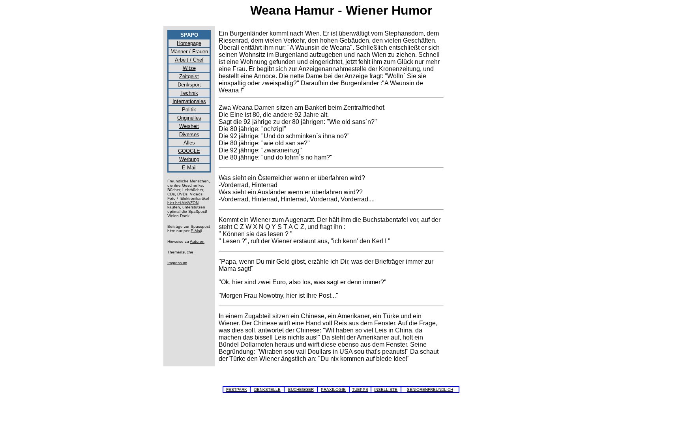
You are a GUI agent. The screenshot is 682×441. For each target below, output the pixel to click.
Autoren (197, 241)
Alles (189, 143)
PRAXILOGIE (333, 389)
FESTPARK (236, 389)
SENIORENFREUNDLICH (430, 389)
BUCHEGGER (301, 389)
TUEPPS (360, 389)
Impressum (177, 263)
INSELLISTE (385, 389)
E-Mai (196, 231)
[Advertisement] (483, 148)
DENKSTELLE (267, 389)
